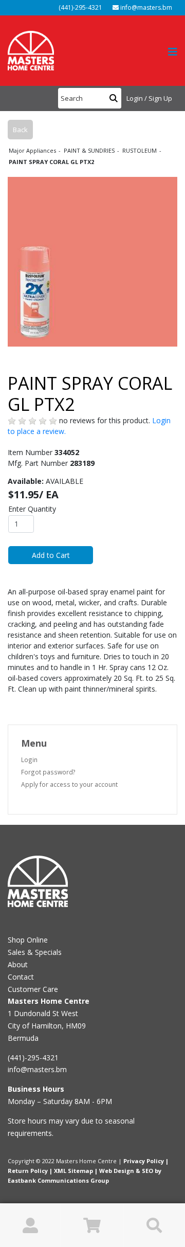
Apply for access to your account (69, 784)
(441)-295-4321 (79, 7)
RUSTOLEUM (140, 150)
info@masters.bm (145, 7)
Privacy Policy (143, 1161)
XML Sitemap (73, 1170)
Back (20, 129)
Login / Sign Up (149, 98)
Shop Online (28, 940)
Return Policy (28, 1170)
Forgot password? (48, 772)
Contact (21, 977)
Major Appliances (33, 150)
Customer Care (33, 989)
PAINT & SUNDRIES (90, 150)
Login (29, 759)
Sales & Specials (35, 952)
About (18, 964)
